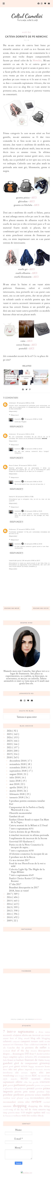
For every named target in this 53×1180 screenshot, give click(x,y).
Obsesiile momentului (20, 813)
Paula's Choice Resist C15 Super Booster (25, 879)
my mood (42, 1075)
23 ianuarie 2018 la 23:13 (33, 511)
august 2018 (16, 774)
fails (5, 1060)
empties (13, 1056)
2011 (9, 913)
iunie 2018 (15, 780)
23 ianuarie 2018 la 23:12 (33, 449)
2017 (9, 893)
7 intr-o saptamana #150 (21, 850)
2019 (9, 754)
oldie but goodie (31, 1082)
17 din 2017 (15, 884)
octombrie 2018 (18, 767)
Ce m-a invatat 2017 (19, 860)
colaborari (34, 1044)
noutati (36, 1078)
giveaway (45, 1063)
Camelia (18, 419)
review (37, 1101)
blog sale (36, 1038)
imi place (19, 1069)
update (37, 1112)
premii (30, 1088)
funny (47, 1060)
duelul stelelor (43, 1054)
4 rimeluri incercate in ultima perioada (29, 835)
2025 (9, 734)
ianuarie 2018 (16, 797)
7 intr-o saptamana (18, 1031)
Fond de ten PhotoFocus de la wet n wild (27, 865)
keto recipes (20, 1075)
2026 (9, 730)
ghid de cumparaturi (26, 1063)
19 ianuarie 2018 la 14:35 (25, 403)
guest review (20, 1066)
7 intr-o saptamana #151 (21, 828)
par (5, 1085)
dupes (6, 1057)
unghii (29, 1112)
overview (45, 1081)
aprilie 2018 (16, 787)
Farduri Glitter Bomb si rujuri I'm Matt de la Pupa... (29, 821)
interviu (47, 1069)
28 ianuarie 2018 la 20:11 (31, 560)
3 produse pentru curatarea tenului (27, 800)
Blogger (38, 1019)
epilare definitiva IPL (27, 1057)
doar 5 (32, 1053)
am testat (45, 1035)
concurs (43, 1044)
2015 (9, 900)
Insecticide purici (15, 560)
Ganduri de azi (16, 816)
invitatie (24, 1072)
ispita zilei (36, 1072)
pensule (30, 1085)
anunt (6, 1038)
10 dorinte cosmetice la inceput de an (28, 853)
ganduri (7, 1063)
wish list (26, 32)
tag (48, 1109)
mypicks (14, 1079)
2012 (9, 910)
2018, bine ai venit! (19, 890)
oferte (19, 1081)
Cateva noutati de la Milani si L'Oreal (28, 825)
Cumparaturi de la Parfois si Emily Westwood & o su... (26, 808)
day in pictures (25, 1047)
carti (41, 1041)
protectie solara (33, 1094)
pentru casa (39, 1085)
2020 (9, 750)
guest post (8, 1066)
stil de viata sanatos (35, 1109)
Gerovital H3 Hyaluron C (22, 841)
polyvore (22, 1088)
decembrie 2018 (18, 760)
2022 (9, 744)
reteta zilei (24, 1101)
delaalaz (34, 1051)
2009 (9, 920)
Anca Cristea (13, 465)
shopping (20, 1105)
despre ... (7, 1053)
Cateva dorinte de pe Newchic (24, 831)
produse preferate (13, 1094)
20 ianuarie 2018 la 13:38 (24, 496)
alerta (25, 1035)
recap (27, 1098)
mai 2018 (15, 784)
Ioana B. (12, 496)
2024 (9, 737)
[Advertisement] (26, 997)
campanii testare (29, 1041)
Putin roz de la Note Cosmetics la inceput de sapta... (26, 846)
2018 (9, 757)
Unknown (12, 403)
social (5, 1109)
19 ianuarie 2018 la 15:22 (27, 465)
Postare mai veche (41, 608)
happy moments (36, 1066)
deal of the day (20, 1050)
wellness (17, 1115)
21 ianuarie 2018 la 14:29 (26, 529)
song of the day (16, 1109)
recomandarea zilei (40, 1097)
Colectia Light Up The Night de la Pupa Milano (27, 870)
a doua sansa (43, 1032)
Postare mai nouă (11, 608)
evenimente (44, 1056)
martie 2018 (16, 790)
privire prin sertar (25, 1091)
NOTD (24, 1078)
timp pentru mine (11, 1112)
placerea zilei (11, 1088)
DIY (27, 1053)
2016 (9, 897)
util (43, 1112)
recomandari (9, 1101)
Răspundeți (13, 411)
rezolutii (47, 1102)
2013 (9, 907)
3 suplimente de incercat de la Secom (28, 838)
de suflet (40, 1047)
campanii (16, 1041)
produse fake (43, 1091)
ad (14, 1035)
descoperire (44, 1050)
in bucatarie (38, 1069)
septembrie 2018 (18, 770)
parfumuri (20, 1085)
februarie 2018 (17, 794)
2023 (9, 740)
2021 (9, 747)
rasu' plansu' (17, 1098)
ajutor (18, 1035)
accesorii (7, 1035)
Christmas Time (21, 1044)
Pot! (11, 804)
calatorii (7, 1041)
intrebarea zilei (11, 1072)
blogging (46, 1038)
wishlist (33, 1115)
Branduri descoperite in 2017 (24, 887)
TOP (23, 1112)
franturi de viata (34, 1060)
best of (13, 1038)
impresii (28, 1069)
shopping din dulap (39, 1106)
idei (10, 1069)
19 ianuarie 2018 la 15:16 (25, 434)
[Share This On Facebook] (23, 389)
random (6, 1098)
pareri (10, 1085)
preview (38, 1088)
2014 (9, 903)
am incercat (34, 1035)
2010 (9, 917)
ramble (46, 1094)
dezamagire (18, 1053)
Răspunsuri (15, 415)
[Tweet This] (26, 389)
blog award (23, 1038)
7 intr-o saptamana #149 (21, 875)
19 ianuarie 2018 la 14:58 (33, 419)
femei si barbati (16, 1060)
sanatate (7, 1106)
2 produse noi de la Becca (22, 857)
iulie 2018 (15, 777)
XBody (41, 1115)
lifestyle (28, 1075)
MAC (34, 1075)
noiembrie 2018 (18, 764)
